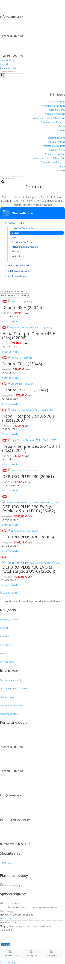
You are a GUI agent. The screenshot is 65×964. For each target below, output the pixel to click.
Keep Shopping (7, 962)
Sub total (4, 922)
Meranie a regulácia (55, 113)
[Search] (2, 76)
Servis (62, 126)
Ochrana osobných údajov (13, 688)
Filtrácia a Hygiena (55, 101)
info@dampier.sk (11, 16)
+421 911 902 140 (11, 55)
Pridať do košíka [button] (10, 321)
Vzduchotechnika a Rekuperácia (49, 117)
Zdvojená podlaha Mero (52, 122)
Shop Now (5, 918)
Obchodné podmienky (11, 679)
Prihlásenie (57, 94)
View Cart (5, 944)
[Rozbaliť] (61, 223)
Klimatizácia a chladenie (53, 105)
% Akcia (61, 130)
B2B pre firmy (7, 60)
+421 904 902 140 (11, 36)
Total (2, 929)
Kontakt (4, 64)
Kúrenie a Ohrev (57, 109)
